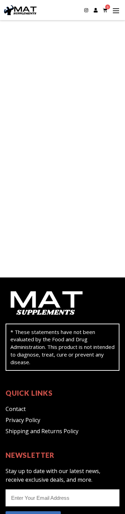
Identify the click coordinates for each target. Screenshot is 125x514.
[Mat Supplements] (41, 10)
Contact (16, 409)
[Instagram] (86, 10)
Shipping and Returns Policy (42, 431)
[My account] (95, 10)
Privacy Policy (23, 420)
